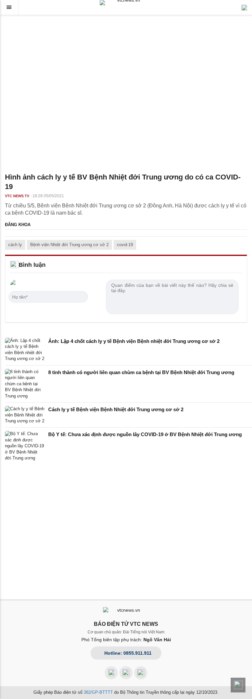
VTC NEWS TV (17, 196)
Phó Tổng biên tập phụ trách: (126, 639)
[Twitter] (140, 672)
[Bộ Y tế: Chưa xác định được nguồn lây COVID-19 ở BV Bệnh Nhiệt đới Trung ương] (24, 446)
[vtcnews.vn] (126, 2)
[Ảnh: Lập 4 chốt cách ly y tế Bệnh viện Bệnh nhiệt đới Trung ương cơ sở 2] (24, 350)
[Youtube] (126, 672)
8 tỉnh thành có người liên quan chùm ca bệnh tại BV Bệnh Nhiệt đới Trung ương (141, 372)
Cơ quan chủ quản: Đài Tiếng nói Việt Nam (126, 632)
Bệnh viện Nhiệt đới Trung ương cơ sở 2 (69, 244)
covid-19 (125, 244)
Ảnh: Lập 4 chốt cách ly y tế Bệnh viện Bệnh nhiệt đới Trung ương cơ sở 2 (134, 341)
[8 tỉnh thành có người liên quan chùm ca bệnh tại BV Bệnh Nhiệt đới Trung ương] (24, 384)
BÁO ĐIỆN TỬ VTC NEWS (126, 624)
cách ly (15, 244)
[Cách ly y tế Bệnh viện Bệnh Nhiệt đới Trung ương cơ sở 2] (24, 415)
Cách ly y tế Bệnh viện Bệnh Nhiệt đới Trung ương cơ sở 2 (115, 409)
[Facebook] (111, 672)
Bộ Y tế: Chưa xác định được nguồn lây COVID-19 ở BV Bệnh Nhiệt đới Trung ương (145, 434)
